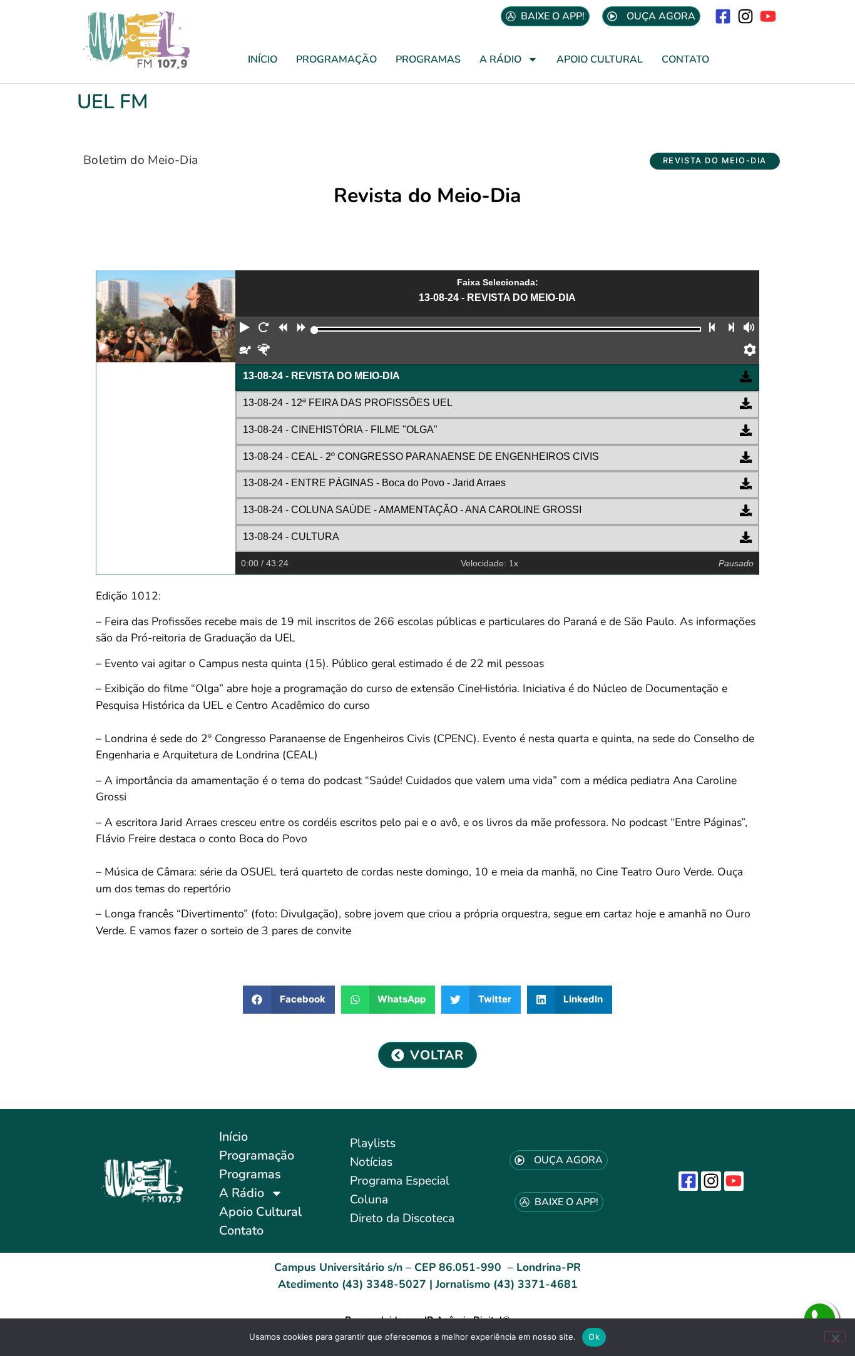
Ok (594, 1337)
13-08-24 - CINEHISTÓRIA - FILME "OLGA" (340, 429)
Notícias (371, 1162)
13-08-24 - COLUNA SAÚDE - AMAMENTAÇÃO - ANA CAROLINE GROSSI (412, 509)
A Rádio (500, 59)
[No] (835, 1336)
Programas (428, 59)
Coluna (369, 1199)
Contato (685, 59)
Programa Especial (399, 1181)
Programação (336, 59)
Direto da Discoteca (402, 1218)
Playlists (373, 1143)
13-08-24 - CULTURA (291, 536)
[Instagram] (745, 16)
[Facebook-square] (722, 16)
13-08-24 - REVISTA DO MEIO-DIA (321, 375)
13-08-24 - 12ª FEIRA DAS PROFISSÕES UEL (348, 402)
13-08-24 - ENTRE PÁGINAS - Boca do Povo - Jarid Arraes (374, 482)
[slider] (314, 330)
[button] (715, 161)
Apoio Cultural (599, 59)
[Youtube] (768, 16)
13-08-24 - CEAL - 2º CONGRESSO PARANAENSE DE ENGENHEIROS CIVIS (421, 456)
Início (262, 59)
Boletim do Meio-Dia (140, 160)
